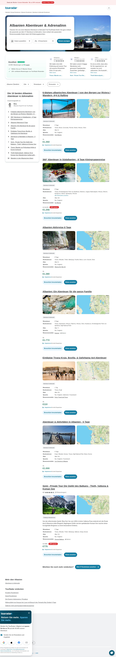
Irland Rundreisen (11, 596)
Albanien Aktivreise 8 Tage (19, 122)
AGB (36, 653)
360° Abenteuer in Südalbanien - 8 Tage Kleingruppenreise (23, 118)
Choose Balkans (59, 539)
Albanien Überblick (13, 84)
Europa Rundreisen (15, 12)
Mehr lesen (52, 72)
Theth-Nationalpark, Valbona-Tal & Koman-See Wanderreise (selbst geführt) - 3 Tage (99, 75)
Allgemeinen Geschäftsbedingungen (16, 649)
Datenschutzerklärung (6, 651)
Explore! (57, 333)
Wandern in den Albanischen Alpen (22, 158)
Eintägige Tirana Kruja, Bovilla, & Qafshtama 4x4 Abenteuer (21, 132)
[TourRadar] (11, 8)
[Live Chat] (112, 653)
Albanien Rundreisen (26, 12)
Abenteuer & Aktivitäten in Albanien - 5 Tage (23, 138)
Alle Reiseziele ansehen (61, 195)
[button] (77, 145)
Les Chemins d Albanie (61, 461)
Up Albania (58, 202)
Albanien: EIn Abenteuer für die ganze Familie (23, 127)
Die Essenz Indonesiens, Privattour (16, 599)
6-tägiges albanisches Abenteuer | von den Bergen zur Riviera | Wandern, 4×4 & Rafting (23, 113)
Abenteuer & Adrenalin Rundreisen (41, 12)
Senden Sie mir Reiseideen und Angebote (14, 636)
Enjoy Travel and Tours (61, 397)
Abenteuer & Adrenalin (12, 583)
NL (33, 643)
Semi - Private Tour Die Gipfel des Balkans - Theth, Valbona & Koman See (78, 75)
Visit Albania (58, 135)
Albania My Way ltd (60, 267)
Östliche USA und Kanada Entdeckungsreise (19, 605)
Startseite (7, 12)
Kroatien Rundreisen (12, 592)
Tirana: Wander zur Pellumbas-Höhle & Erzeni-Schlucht (57, 75)
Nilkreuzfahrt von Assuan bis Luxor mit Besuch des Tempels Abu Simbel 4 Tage (30, 602)
